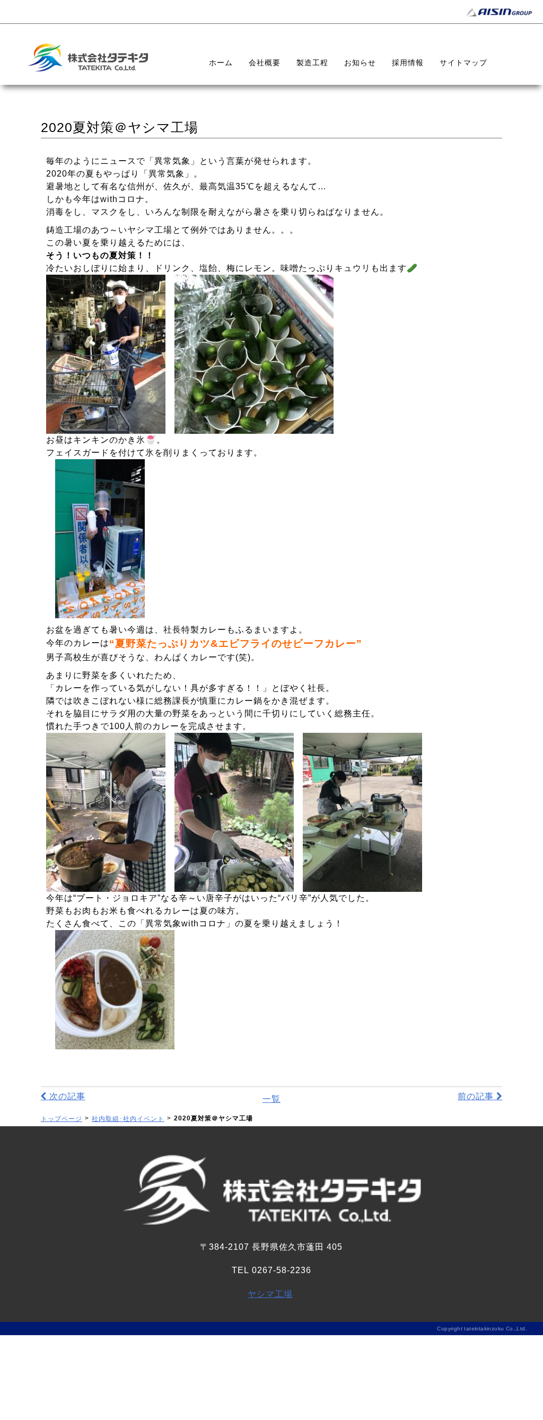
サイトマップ (463, 62)
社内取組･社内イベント (128, 1119)
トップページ (61, 1119)
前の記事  (480, 1096)
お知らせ (360, 62)
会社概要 (265, 62)
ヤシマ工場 (270, 1294)
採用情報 (408, 62)
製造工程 (312, 62)
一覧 (271, 1098)
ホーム (221, 62)
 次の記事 (63, 1096)
